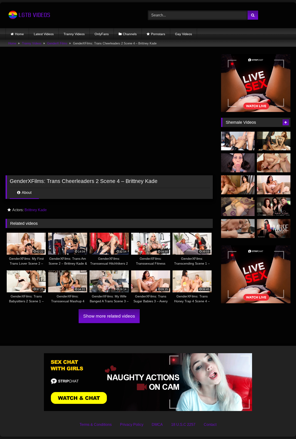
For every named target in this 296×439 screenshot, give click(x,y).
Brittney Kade (36, 210)
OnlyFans (102, 34)
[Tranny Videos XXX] (29, 15)
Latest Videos (44, 34)
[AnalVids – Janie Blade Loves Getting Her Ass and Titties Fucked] (273, 162)
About (26, 193)
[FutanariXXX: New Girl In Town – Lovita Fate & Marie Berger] (238, 228)
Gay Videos (183, 34)
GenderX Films (57, 43)
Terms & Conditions (96, 425)
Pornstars (158, 34)
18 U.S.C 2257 (183, 425)
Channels (130, 34)
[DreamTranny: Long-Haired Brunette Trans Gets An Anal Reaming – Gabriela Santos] (238, 141)
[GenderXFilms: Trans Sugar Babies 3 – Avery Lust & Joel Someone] (273, 184)
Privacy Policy (131, 425)
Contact (210, 425)
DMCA (157, 425)
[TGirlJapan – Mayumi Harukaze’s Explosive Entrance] (238, 184)
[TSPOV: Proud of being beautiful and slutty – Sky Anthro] (238, 162)
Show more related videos (109, 316)
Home (19, 34)
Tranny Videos (74, 34)
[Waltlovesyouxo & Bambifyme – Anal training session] (238, 206)
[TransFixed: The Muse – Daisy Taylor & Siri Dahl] (273, 228)
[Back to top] (282, 425)
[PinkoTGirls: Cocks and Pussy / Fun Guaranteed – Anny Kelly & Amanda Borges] (273, 141)
